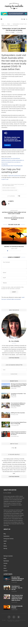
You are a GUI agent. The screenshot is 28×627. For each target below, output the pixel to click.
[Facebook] (21, 19)
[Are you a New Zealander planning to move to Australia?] (7, 578)
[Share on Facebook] (18, 196)
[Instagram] (22, 19)
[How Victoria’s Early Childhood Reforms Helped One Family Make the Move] (7, 597)
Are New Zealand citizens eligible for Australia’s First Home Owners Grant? (13, 185)
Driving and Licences (8, 538)
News (8, 24)
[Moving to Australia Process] (14, 236)
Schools (5, 563)
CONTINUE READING (14, 357)
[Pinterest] (24, 19)
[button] (2, 239)
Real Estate (6, 560)
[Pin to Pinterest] (19, 196)
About (5, 568)
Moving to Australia (8, 555)
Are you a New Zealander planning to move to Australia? (18, 578)
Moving (5, 548)
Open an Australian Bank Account (9, 190)
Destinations (6, 536)
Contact (5, 570)
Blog (5, 533)
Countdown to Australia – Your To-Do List (17, 587)
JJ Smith (12, 32)
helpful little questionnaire (14, 175)
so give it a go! (4, 179)
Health (5, 541)
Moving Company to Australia (8, 187)
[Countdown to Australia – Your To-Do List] (7, 587)
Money (5, 545)
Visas (5, 565)
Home (2, 24)
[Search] (26, 19)
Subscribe (14, 374)
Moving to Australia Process (14, 246)
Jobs (5, 543)
